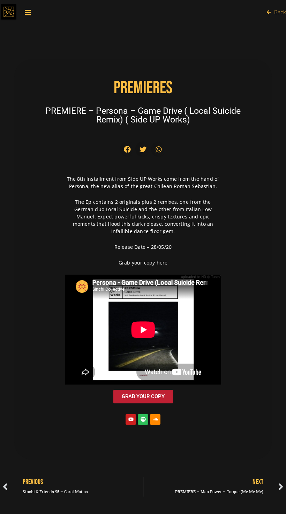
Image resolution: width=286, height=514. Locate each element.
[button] (127, 149)
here (162, 262)
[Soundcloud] (155, 419)
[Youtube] (131, 419)
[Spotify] (143, 419)
